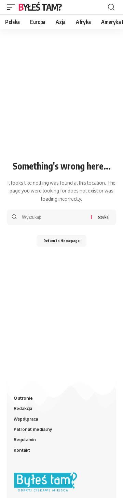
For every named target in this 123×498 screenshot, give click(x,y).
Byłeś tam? (40, 7)
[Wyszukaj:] (54, 217)
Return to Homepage (61, 240)
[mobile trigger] (12, 7)
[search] (111, 7)
